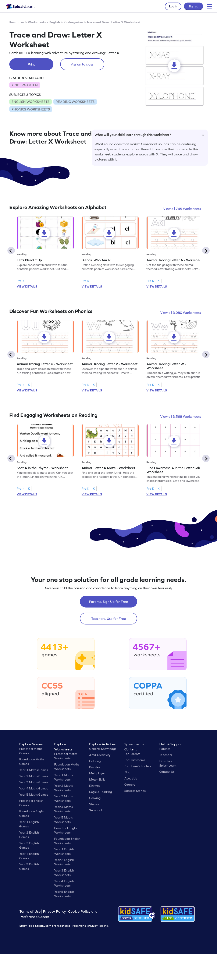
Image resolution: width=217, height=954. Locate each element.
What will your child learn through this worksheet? (133, 135)
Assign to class (82, 64)
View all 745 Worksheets (182, 209)
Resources (16, 22)
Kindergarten (73, 22)
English (54, 22)
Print (31, 64)
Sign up (193, 6)
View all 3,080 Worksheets (180, 312)
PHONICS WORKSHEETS (30, 109)
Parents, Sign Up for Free (108, 601)
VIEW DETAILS (27, 286)
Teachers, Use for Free (108, 618)
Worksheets (37, 22)
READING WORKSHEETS (75, 101)
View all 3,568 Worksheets (180, 416)
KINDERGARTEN (24, 85)
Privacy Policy (54, 911)
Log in (173, 6)
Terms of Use (30, 911)
